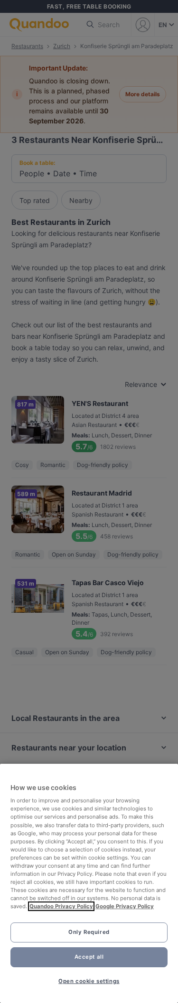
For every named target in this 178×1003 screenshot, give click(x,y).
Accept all (89, 956)
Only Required (88, 932)
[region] (89, 883)
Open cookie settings (88, 981)
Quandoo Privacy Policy (61, 906)
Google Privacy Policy (124, 906)
